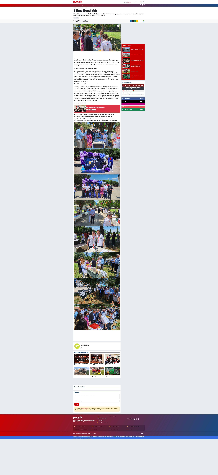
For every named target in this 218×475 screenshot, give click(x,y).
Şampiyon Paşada (93, 376)
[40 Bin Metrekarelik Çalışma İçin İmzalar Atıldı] (97, 358)
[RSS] (138, 419)
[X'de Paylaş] (133, 21)
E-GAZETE (98, 5)
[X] (130, 419)
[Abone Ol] (144, 21)
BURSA (89, 5)
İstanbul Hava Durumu (98, 426)
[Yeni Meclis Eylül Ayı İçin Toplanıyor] (112, 358)
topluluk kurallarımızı (85, 408)
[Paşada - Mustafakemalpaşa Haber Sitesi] (77, 1)
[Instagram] (132, 419)
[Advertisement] (133, 33)
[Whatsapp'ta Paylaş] (135, 21)
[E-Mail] (82, 348)
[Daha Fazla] (137, 21)
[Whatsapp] (136, 419)
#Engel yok (76, 17)
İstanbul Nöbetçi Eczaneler (81, 426)
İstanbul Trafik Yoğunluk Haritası (134, 426)
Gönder (77, 404)
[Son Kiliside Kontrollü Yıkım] (81, 371)
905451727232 (102, 420)
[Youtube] (134, 419)
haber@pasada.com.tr (103, 422)
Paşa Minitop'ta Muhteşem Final (112, 376)
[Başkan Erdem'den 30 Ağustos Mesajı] (81, 358)
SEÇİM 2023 (90, 433)
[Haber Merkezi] (77, 346)
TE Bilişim (143, 433)
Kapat (90, 438)
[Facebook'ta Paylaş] (131, 21)
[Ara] (140, 5)
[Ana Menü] (144, 5)
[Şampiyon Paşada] (97, 371)
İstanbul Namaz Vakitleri (115, 426)
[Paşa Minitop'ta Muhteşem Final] (112, 371)
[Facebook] (128, 419)
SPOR (85, 5)
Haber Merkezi (85, 345)
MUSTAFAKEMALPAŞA (78, 5)
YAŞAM (93, 5)
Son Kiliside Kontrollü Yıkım (80, 376)
